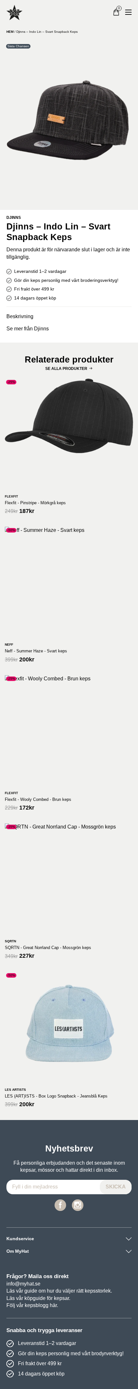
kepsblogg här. (41, 1305)
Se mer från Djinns (27, 328)
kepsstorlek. (98, 1291)
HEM (9, 31)
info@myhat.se (23, 1283)
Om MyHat (17, 1251)
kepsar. (62, 1298)
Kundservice (20, 1238)
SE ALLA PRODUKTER (66, 368)
